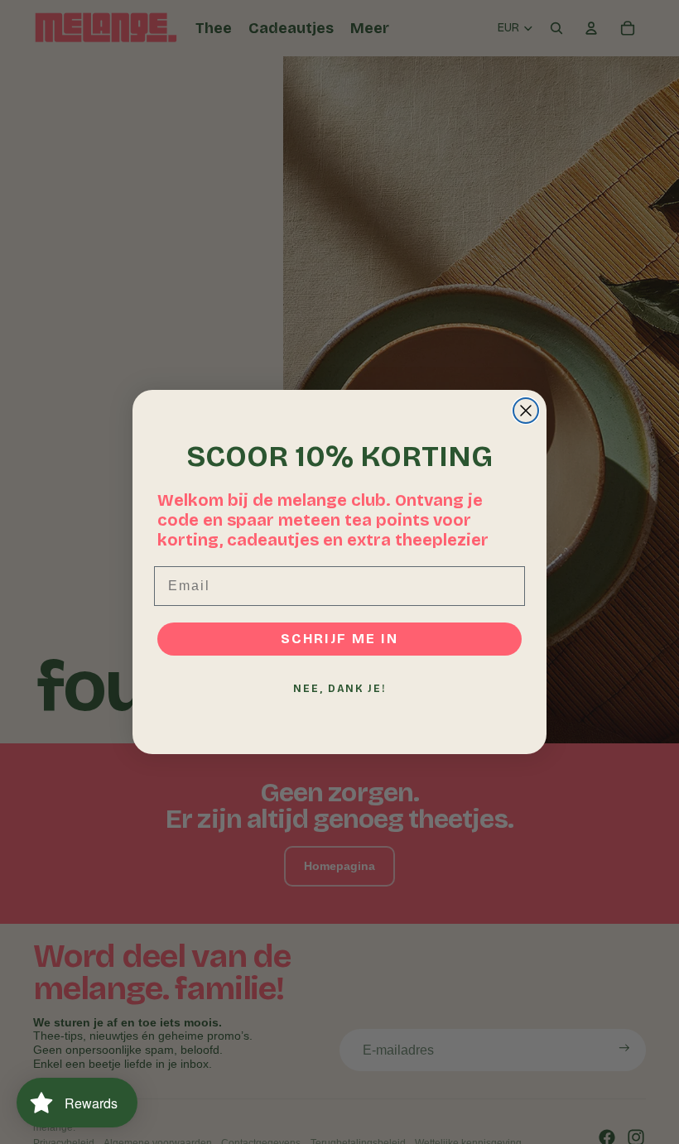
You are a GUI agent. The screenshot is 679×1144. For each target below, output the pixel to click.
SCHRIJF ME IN (339, 639)
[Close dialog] (525, 410)
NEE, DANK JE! (339, 689)
